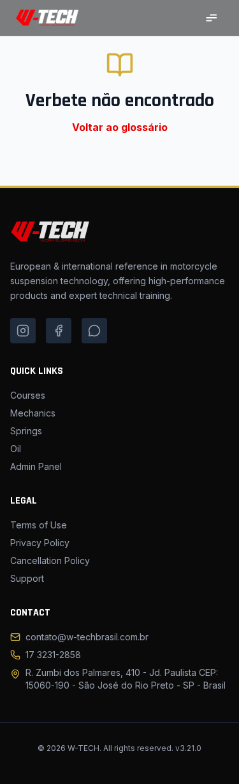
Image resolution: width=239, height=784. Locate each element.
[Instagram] (23, 330)
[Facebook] (58, 330)
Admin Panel (36, 466)
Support (27, 578)
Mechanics (32, 413)
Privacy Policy (39, 542)
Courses (27, 395)
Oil (15, 448)
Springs (26, 430)
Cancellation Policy (50, 560)
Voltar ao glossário (120, 127)
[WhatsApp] (94, 330)
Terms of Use (38, 524)
